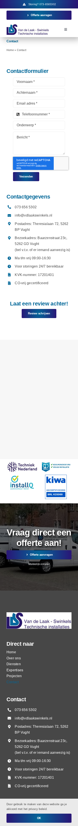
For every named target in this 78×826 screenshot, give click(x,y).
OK (39, 818)
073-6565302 (47, 4)
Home (10, 50)
